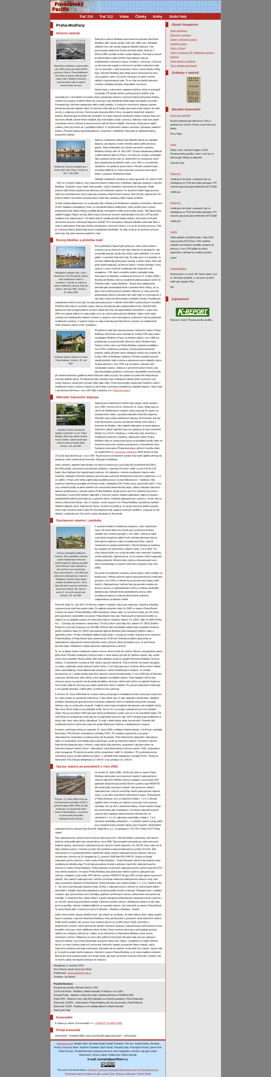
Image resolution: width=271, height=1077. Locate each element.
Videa (124, 16)
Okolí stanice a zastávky (183, 61)
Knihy (157, 16)
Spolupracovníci (64, 1043)
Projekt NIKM (144, 1073)
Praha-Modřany (178, 268)
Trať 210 (86, 16)
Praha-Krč (175, 173)
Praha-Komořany (121, 390)
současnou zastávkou (125, 452)
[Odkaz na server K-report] (192, 312)
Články (140, 16)
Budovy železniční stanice (183, 39)
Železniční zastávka (180, 35)
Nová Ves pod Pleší (180, 115)
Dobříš (173, 232)
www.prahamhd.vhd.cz (79, 973)
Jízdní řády (178, 16)
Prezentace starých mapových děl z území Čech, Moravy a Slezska (100, 1073)
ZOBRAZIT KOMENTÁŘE (108, 1023)
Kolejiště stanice (178, 44)
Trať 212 (106, 16)
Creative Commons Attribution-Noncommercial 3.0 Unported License (123, 1070)
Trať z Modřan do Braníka (183, 65)
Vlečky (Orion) (177, 48)
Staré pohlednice (178, 30)
